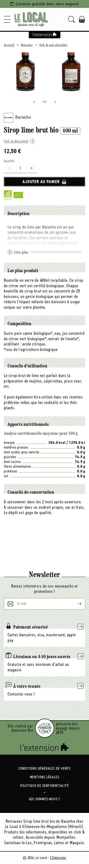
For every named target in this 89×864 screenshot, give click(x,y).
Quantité (9, 161)
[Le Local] (31, 19)
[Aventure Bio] (44, 728)
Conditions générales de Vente (44, 768)
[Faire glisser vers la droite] (55, 102)
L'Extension (58, 857)
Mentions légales (44, 776)
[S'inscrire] (75, 604)
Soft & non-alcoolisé (53, 45)
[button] (7, 19)
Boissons (27, 45)
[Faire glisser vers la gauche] (34, 102)
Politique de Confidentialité (44, 785)
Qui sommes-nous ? (44, 798)
